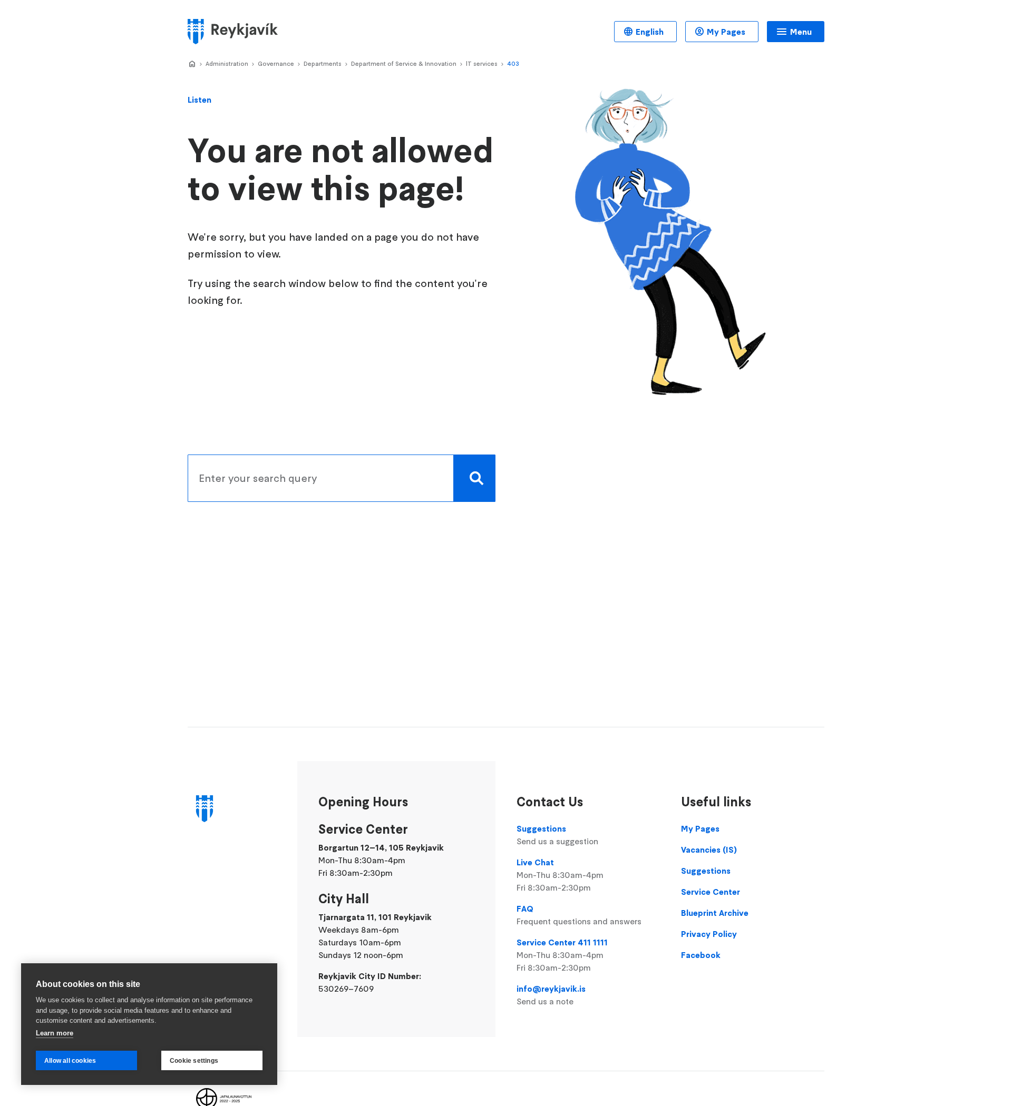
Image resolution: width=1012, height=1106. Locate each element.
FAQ (579, 914)
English (650, 31)
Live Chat (560, 875)
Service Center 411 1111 (562, 955)
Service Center (710, 891)
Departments (323, 63)
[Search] (474, 478)
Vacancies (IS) (709, 849)
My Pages (726, 31)
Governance (276, 63)
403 (513, 63)
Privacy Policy (709, 934)
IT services (482, 63)
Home (192, 64)
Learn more (54, 1033)
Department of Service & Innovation (403, 63)
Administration (227, 63)
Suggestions (557, 834)
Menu (801, 31)
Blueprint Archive (714, 912)
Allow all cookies (70, 1060)
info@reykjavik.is (551, 994)
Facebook (701, 955)
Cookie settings (194, 1060)
